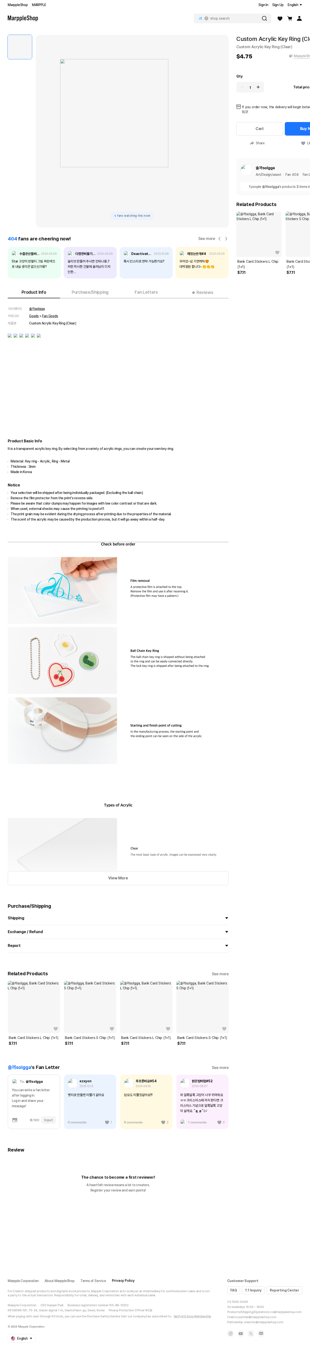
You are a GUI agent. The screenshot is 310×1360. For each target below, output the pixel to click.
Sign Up (278, 5)
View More (118, 878)
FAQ (233, 1290)
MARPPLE (39, 5)
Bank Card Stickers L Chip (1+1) (33, 1038)
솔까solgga (37, 309)
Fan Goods (50, 316)
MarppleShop (18, 5)
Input (48, 1120)
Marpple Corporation (23, 1281)
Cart (260, 128)
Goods (34, 316)
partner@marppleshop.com (257, 1317)
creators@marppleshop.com (263, 1322)
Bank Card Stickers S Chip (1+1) (90, 1038)
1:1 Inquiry (253, 1290)
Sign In (263, 5)
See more (206, 238)
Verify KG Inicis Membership (192, 1316)
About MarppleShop (60, 1281)
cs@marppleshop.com (285, 1312)
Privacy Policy (123, 1281)
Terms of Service (93, 1281)
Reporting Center (284, 1290)
